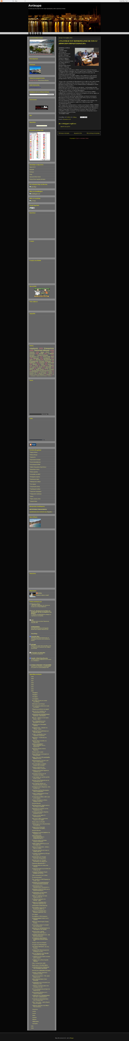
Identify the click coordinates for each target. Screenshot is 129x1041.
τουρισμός (48, 374)
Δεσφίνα (50, 372)
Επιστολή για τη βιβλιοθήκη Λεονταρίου (41, 970)
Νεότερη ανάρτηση (64, 133)
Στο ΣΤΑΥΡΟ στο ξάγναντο (37, 653)
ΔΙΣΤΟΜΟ (33, 644)
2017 (32, 680)
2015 (32, 684)
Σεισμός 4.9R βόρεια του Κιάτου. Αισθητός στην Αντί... (39, 800)
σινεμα (46, 414)
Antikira (40, 593)
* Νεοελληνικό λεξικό (34, 479)
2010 (32, 1028)
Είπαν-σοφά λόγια (48, 356)
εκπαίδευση (46, 358)
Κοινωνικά (51, 362)
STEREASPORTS (35, 626)
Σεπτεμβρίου (35, 698)
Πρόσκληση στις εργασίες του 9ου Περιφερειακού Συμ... (40, 809)
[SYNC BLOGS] (33, 200)
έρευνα (31, 369)
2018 (32, 678)
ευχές (31, 365)
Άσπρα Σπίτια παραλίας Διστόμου (37, 179)
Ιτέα (53, 374)
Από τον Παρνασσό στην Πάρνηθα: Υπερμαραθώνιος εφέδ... (40, 954)
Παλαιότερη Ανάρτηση (93, 133)
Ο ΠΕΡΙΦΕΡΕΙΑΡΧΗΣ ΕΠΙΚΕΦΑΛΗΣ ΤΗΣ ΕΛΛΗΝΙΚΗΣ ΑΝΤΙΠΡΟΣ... (40, 968)
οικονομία (36, 358)
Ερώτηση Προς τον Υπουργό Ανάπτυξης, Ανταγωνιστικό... (39, 857)
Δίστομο (38, 359)
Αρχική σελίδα (78, 133)
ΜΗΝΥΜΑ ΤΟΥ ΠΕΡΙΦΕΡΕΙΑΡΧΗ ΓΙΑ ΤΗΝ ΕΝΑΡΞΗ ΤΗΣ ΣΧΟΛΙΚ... (41, 929)
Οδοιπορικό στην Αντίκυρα (38, 703)
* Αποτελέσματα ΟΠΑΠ (35, 464)
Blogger (71, 1038)
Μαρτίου (34, 1019)
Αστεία (40, 366)
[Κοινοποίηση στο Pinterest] (86, 117)
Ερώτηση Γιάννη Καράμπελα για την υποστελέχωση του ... (40, 781)
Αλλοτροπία (48, 366)
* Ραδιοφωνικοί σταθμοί (35, 481)
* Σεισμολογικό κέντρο (35, 486)
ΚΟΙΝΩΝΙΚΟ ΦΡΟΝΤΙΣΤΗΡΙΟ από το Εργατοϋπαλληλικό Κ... (41, 890)
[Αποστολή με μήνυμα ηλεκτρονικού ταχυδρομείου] (81, 117)
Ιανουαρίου (35, 1023)
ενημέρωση (34, 348)
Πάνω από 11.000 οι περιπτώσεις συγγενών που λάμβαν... (40, 819)
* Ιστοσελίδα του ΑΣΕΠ (35, 474)
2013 (32, 688)
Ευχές (36, 365)
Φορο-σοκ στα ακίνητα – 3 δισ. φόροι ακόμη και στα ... (41, 976)
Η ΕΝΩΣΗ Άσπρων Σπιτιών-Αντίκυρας (42, 354)
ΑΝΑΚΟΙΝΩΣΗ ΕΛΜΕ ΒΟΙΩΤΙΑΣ (39, 905)
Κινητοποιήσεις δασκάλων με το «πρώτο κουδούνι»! (39, 993)
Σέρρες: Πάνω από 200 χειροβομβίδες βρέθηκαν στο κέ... (41, 758)
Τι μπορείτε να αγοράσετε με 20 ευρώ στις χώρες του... (41, 854)
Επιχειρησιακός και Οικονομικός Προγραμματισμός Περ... (39, 893)
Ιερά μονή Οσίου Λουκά (35, 176)
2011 (32, 1026)
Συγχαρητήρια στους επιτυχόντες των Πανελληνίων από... (41, 983)
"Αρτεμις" (50, 373)
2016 (32, 682)
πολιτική (32, 352)
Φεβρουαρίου (35, 1021)
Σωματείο (43, 365)
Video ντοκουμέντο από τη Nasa (39, 875)
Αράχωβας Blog (35, 636)
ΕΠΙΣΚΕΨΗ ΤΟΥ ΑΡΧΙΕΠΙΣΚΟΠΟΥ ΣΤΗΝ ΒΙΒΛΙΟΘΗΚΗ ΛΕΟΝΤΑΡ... (40, 883)
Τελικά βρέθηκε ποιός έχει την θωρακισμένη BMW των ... (39, 908)
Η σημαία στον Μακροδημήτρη (39, 944)
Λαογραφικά (33, 375)
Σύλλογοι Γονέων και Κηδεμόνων (37, 374)
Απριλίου (34, 1017)
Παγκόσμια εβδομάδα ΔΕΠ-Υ (39, 863)
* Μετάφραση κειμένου (35, 476)
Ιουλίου (34, 1011)
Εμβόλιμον (33, 362)
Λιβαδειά (39, 368)
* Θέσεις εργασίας (34, 471)
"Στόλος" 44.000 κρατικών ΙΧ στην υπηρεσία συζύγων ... (40, 794)
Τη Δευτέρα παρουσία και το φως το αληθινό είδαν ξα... (40, 851)
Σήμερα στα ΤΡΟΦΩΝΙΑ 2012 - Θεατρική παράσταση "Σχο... (39, 911)
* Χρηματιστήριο (33, 501)
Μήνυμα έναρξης (42, 373)
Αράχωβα (32, 169)
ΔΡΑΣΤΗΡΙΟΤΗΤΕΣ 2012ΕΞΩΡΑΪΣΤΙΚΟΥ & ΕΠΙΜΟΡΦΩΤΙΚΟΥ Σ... (38, 837)
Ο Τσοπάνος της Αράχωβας (38, 652)
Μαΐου (34, 1015)
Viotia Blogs (34, 633)
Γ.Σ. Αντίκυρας (50, 369)
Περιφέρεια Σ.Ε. (67, 119)
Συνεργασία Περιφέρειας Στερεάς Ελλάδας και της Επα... (39, 872)
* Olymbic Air (33, 457)
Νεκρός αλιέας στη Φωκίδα (38, 821)
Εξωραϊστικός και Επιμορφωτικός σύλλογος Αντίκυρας (42, 360)
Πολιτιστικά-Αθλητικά (41, 350)
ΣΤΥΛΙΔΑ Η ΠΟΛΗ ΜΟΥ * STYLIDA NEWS (41, 665)
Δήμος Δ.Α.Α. (33, 167)
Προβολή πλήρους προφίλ (42, 595)
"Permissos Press (35, 604)
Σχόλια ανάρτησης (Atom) (82, 138)
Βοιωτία (35, 364)
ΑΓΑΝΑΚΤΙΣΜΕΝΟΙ (34, 372)
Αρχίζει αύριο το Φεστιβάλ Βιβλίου (40, 965)
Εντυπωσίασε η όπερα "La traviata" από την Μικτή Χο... (40, 925)
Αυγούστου (35, 1009)
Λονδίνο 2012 (47, 368)
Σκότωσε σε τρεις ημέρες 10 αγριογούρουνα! (38, 816)
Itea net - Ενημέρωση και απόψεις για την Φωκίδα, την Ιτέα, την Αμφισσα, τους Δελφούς (41, 612)
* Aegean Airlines (33, 452)
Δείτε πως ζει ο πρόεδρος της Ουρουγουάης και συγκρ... (39, 712)
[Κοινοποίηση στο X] (83, 117)
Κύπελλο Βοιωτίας (36, 803)
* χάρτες (31, 496)
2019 (32, 676)
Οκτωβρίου (35, 696)
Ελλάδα (41, 353)
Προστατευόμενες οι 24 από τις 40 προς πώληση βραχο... (40, 761)
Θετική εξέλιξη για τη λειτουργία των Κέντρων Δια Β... (40, 754)
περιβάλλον (51, 365)
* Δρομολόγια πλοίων (34, 469)
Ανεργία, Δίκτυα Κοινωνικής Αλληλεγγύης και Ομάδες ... (39, 828)
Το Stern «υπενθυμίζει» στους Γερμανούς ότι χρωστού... (39, 735)
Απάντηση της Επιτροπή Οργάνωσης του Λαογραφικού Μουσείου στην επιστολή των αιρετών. (40, 639)
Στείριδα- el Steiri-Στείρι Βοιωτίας (39, 658)
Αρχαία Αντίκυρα (40, 369)
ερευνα (34, 366)
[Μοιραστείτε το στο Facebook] (85, 117)
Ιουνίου (34, 1013)
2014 (32, 686)
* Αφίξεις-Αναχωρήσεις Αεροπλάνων (38, 467)
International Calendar (41, 125)
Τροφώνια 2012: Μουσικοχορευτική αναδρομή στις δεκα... (40, 950)
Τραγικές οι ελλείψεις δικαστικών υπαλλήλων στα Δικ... (39, 973)
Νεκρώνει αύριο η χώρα (37, 752)
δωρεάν (49, 511)
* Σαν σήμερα (33, 484)
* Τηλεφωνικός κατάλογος (36, 493)
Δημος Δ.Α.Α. (45, 352)
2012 (32, 690)
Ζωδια (43, 439)
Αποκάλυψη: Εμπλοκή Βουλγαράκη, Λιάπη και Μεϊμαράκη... (40, 791)
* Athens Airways (33, 454)
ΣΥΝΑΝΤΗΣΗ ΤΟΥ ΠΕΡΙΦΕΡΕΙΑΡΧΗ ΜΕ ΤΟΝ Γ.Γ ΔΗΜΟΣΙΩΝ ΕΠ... (41, 996)
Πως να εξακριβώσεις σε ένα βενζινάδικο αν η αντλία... (38, 721)
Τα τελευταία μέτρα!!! (37, 877)
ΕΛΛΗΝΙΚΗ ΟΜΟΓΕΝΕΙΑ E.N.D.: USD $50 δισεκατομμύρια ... (41, 935)
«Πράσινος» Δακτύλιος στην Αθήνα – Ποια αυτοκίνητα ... (40, 1006)
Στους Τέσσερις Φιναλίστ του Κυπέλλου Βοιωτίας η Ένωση (39, 784)
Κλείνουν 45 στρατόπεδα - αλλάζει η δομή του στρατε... (40, 847)
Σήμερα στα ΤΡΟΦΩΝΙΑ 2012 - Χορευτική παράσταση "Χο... (39, 903)
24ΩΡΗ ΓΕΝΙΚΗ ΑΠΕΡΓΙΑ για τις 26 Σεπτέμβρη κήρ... (40, 844)
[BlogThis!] (82, 117)
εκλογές (49, 375)
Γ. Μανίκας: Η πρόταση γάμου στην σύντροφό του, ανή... (40, 986)
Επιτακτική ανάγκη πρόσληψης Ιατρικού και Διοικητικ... (39, 841)
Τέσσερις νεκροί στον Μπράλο (39, 942)
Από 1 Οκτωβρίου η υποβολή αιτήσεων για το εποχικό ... (39, 764)
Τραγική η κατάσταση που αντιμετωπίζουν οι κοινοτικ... (39, 768)
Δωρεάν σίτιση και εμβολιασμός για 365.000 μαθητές (40, 731)
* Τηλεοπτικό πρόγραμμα (35, 491)
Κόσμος (49, 364)
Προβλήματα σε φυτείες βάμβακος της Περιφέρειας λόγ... (41, 833)
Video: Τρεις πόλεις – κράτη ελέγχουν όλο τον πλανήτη (41, 1003)
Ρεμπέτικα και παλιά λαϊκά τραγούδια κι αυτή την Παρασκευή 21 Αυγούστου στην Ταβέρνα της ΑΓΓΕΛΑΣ (41, 647)
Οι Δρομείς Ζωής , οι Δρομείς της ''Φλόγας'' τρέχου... (39, 728)
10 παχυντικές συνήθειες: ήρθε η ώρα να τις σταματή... (41, 797)
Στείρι (31, 174)
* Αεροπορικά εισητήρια (35, 459)
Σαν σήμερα (35, 914)
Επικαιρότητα (49, 348)
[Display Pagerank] (32, 208)
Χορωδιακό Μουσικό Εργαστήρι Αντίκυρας (42, 370)
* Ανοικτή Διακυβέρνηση (35, 462)
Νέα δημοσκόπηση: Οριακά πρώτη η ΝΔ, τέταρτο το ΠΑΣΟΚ (40, 806)
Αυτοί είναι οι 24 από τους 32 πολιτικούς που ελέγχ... (39, 774)
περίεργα (41, 362)
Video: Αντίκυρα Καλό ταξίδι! (38, 963)
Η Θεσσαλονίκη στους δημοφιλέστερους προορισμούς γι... (41, 886)
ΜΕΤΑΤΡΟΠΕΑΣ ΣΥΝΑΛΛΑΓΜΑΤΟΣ (38, 509)
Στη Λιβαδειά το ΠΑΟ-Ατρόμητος (39, 916)
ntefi (32, 620)
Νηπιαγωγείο (43, 372)
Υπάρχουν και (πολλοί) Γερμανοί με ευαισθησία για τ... (40, 771)
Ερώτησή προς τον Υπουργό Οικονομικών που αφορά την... (40, 860)
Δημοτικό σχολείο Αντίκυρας (42, 375)
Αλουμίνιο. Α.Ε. (33, 373)
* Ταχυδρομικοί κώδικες (35, 489)
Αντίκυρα (34, 5)
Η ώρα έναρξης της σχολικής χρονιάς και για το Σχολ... (40, 777)
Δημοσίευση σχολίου (65, 126)
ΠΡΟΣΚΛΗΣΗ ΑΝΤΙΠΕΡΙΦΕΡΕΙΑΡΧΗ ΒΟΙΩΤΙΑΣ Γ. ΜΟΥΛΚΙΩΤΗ (40, 715)
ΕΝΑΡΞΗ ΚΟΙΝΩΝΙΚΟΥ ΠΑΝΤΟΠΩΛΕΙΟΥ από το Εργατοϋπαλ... (38, 745)
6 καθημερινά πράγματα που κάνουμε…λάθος (39, 899)
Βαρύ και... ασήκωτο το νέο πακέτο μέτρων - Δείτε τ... (40, 718)
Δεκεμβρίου (35, 692)
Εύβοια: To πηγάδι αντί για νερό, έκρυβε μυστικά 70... (39, 896)
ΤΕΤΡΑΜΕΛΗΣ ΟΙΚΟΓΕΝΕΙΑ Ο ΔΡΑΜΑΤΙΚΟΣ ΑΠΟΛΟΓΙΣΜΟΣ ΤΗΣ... (40, 939)
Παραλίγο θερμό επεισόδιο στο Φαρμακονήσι (39, 741)
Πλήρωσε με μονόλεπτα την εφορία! (40, 709)
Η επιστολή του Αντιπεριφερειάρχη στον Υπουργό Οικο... (40, 999)
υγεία (31, 359)
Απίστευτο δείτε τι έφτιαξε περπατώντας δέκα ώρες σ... (39, 932)
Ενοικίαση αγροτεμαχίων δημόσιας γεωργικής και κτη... (40, 812)
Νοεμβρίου (35, 694)
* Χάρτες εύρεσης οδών (35, 498)
